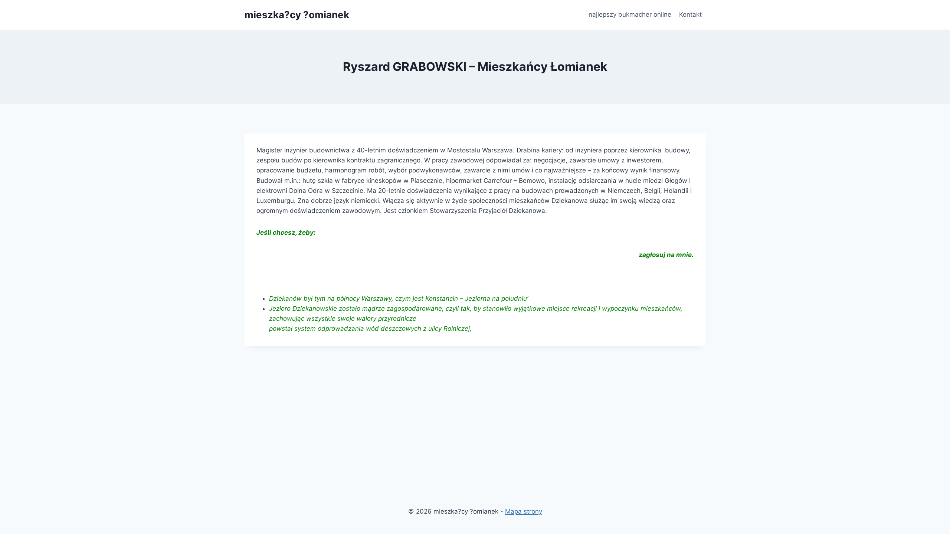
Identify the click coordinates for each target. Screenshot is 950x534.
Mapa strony (523, 511)
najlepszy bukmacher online (630, 14)
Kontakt (690, 14)
